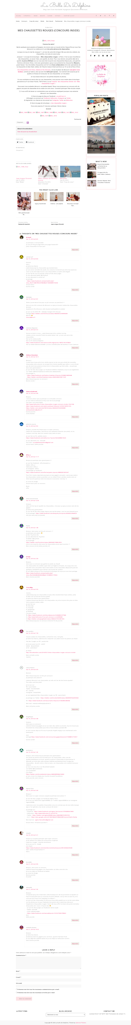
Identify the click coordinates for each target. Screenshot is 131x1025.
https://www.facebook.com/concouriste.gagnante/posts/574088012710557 (54, 737)
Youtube (114, 15)
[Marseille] (70, 171)
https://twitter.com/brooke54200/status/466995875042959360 (60, 698)
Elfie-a (28, 455)
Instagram (61, 98)
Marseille (63, 178)
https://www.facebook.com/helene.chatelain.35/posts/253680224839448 (49, 375)
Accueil (18, 16)
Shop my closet (69, 16)
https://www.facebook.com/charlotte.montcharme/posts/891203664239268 (49, 848)
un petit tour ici (61, 96)
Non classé (49, 21)
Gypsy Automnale (40, 203)
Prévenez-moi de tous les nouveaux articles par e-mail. (36, 992)
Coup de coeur (33, 21)
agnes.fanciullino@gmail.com (44, 820)
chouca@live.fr (30, 317)
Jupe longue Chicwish (24, 178)
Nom (18, 971)
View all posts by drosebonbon (27, 131)
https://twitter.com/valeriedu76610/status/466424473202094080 (46, 408)
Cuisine (49, 16)
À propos (27, 16)
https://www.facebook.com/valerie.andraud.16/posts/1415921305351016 (48, 406)
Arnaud (28, 237)
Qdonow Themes (81, 1022)
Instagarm (105, 15)
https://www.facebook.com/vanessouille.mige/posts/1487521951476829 (48, 342)
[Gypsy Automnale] (40, 196)
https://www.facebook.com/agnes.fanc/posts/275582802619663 (54, 811)
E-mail (18, 977)
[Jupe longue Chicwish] (26, 171)
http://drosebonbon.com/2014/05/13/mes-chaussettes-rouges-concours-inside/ (51, 652)
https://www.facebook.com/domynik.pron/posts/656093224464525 (56, 513)
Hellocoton (53, 98)
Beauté (42, 16)
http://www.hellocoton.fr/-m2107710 (46, 813)
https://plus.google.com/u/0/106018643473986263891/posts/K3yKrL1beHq (54, 817)
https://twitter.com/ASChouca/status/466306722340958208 (49, 313)
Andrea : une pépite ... (57, 204)
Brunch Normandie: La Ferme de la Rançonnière (104, 166)
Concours (24, 21)
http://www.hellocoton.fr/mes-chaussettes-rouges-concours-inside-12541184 (50, 404)
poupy (28, 556)
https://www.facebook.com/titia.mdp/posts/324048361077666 (47, 615)
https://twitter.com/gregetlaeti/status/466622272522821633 (46, 619)
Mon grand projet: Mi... (24, 213)
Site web (19, 983)
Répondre (75, 250)
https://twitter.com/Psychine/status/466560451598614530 (44, 542)
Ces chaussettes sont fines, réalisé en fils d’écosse (34, 70)
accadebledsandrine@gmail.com (43, 442)
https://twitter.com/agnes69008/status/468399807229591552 (51, 815)
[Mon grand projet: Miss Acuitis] (24, 201)
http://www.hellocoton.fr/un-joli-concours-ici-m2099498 (45, 617)
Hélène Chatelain (32, 355)
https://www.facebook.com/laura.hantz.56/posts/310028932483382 (49, 700)
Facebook (97, 15)
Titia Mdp (29, 587)
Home (18, 21)
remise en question (24, 223)
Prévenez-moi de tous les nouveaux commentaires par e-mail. (39, 989)
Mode (36, 16)
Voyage (57, 16)
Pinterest (110, 15)
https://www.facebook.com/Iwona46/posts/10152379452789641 (46, 913)
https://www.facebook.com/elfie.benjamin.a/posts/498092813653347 (47, 472)
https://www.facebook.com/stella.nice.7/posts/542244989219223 (46, 438)
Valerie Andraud (31, 391)
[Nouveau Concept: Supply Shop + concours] (73, 196)
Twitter (101, 15)
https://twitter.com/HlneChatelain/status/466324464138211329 (46, 377)
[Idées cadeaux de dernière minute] (48, 171)
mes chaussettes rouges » (59, 103)
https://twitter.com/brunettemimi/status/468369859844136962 (45, 774)
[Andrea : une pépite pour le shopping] (57, 196)
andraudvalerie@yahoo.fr (34, 410)
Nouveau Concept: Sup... (73, 204)
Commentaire (21, 955)
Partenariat (58, 21)
